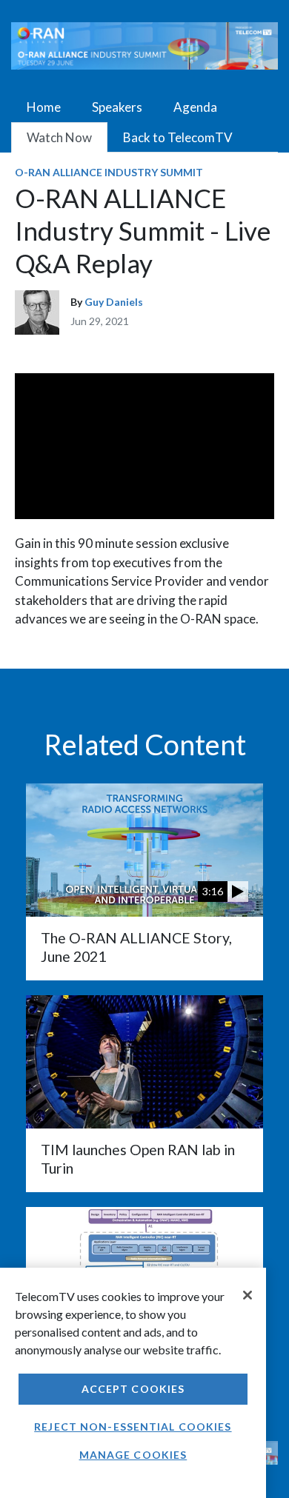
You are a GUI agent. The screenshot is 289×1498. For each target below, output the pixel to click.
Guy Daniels (113, 301)
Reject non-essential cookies (132, 1426)
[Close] (247, 1295)
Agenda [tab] (195, 107)
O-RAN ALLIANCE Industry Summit (109, 172)
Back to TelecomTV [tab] (178, 137)
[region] (133, 1383)
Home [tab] (44, 107)
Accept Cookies (133, 1388)
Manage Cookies (133, 1454)
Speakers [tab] (117, 107)
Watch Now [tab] (59, 137)
